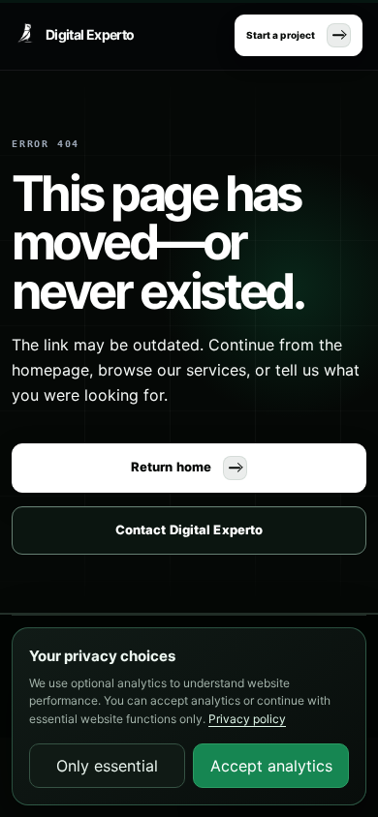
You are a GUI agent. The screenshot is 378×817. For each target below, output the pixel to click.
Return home (171, 466)
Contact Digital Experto (189, 529)
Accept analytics (271, 765)
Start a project (280, 35)
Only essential (107, 765)
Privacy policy (247, 718)
